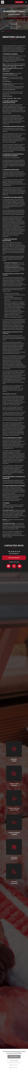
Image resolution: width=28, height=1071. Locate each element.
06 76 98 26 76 (14, 24)
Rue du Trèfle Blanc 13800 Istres (14, 26)
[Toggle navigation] (26, 2)
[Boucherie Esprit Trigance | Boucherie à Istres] (2, 2)
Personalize (15, 1064)
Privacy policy (14, 1067)
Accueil (2, 31)
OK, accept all (14, 1056)
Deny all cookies (14, 1060)
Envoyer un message (14, 557)
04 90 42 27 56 (14, 23)
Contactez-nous (14, 28)
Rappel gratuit (19, 2)
